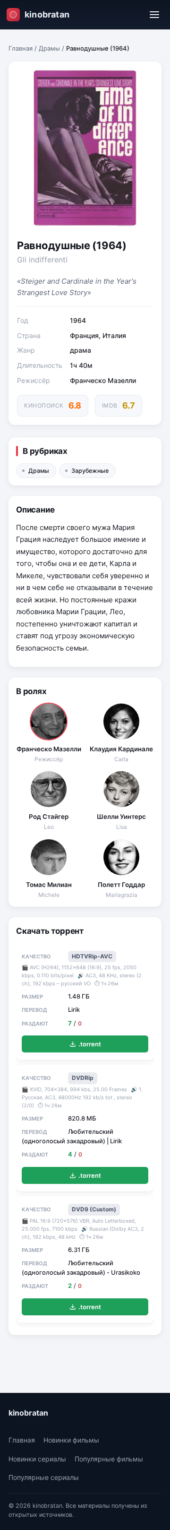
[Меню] (154, 15)
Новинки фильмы (71, 1440)
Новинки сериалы (37, 1459)
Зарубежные (90, 470)
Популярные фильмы (109, 1459)
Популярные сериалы (43, 1477)
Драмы (49, 48)
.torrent (89, 1044)
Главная (20, 48)
